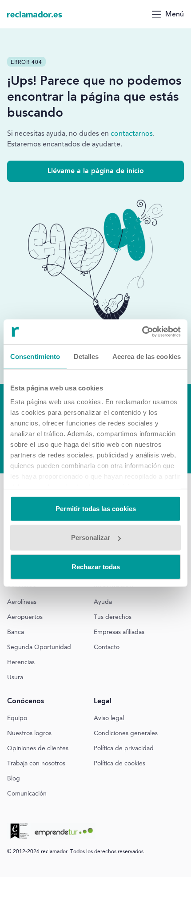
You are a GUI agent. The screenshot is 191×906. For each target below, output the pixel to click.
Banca (15, 633)
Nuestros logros (29, 734)
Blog (13, 779)
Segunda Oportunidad (39, 648)
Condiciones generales (126, 734)
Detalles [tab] (86, 356)
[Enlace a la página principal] (34, 14)
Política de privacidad (124, 749)
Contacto (106, 648)
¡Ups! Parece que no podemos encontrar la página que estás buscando (94, 97)
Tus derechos (112, 618)
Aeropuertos (25, 618)
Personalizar (90, 537)
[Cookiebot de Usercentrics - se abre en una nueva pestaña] (142, 332)
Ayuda (103, 602)
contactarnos (132, 134)
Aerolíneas (21, 602)
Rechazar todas (96, 566)
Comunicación (27, 794)
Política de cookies (119, 764)
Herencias (21, 663)
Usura (15, 678)
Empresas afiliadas (119, 633)
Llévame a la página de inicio (96, 171)
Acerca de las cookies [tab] (146, 356)
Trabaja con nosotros (36, 764)
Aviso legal (109, 719)
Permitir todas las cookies (96, 508)
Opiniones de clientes (37, 749)
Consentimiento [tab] (35, 356)
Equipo (17, 719)
